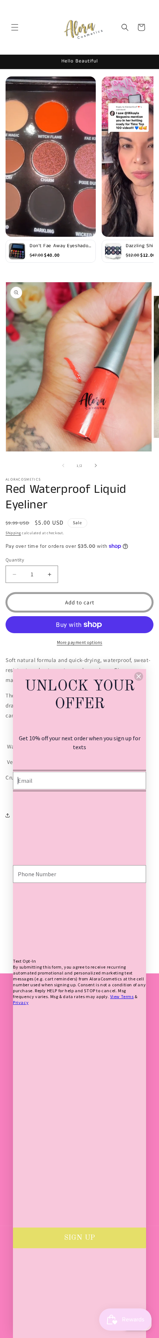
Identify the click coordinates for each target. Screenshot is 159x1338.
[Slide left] (63, 465)
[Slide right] (96, 465)
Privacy (20, 1002)
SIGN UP (79, 1238)
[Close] (138, 676)
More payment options (79, 642)
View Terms (122, 996)
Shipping (13, 532)
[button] (15, 27)
